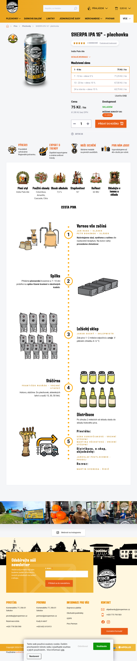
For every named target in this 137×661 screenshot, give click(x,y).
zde (62, 650)
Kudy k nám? (41, 621)
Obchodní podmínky (75, 613)
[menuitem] (13, 19)
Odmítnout (83, 646)
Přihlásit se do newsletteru (59, 583)
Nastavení (34, 656)
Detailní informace (79, 57)
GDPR (69, 618)
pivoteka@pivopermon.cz (16, 616)
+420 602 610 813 (44, 626)
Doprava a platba (74, 608)
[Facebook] (103, 621)
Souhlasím (102, 646)
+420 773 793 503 (113, 615)
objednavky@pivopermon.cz (118, 609)
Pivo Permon (72, 624)
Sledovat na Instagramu (71, 532)
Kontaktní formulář (114, 631)
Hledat (75, 8)
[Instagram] (108, 621)
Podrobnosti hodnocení (108, 43)
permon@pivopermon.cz (46, 616)
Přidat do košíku (108, 123)
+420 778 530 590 (13, 626)
